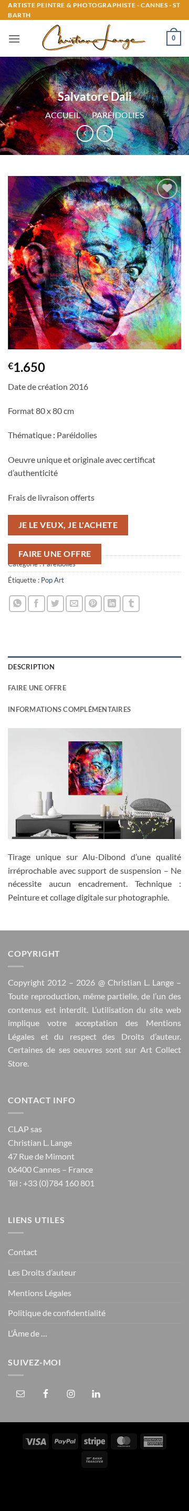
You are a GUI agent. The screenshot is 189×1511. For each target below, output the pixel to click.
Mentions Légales (39, 1293)
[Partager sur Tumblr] (131, 604)
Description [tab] (31, 667)
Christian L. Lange (141, 982)
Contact (22, 1252)
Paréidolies (118, 115)
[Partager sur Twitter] (55, 604)
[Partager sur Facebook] (36, 604)
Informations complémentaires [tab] (69, 709)
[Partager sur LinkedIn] (112, 604)
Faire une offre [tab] (37, 688)
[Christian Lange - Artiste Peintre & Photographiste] (93, 38)
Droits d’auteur (150, 1036)
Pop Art (52, 580)
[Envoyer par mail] (74, 604)
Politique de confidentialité (57, 1313)
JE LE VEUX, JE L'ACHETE (68, 525)
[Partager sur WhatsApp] (17, 604)
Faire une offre (54, 553)
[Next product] (85, 133)
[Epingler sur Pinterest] (93, 604)
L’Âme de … (27, 1333)
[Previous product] (105, 133)
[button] (14, 38)
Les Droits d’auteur (42, 1272)
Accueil (62, 115)
